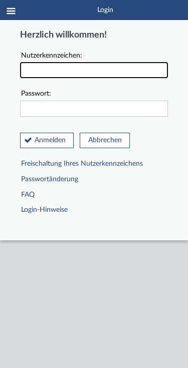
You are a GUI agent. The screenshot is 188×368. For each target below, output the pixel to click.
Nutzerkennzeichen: (51, 55)
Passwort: (36, 93)
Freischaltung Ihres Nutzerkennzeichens (82, 163)
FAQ (28, 194)
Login (105, 10)
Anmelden (50, 140)
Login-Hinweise (44, 209)
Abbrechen (105, 140)
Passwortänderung (49, 179)
